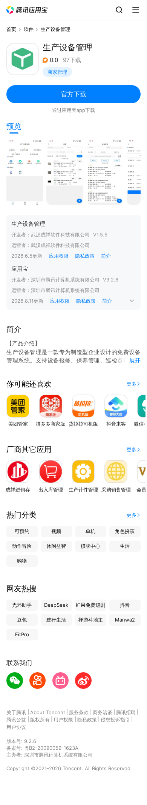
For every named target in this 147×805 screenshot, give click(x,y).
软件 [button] (29, 29)
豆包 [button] (22, 620)
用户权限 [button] (63, 719)
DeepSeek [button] (56, 605)
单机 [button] (90, 531)
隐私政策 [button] (85, 256)
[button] (27, 10)
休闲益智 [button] (56, 546)
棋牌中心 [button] (90, 546)
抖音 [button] (125, 605)
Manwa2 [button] (125, 620)
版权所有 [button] (40, 719)
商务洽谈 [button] (102, 712)
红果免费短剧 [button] (90, 605)
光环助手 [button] (22, 605)
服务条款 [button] (79, 712)
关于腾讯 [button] (16, 712)
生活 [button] (125, 546)
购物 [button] (22, 561)
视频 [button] (56, 531)
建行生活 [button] (56, 620)
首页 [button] (11, 29)
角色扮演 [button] (125, 531)
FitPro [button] (22, 634)
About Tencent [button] (47, 712)
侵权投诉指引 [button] (115, 719)
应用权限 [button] (59, 256)
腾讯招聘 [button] (126, 712)
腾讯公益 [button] (16, 719)
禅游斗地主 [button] (90, 620)
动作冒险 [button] (22, 546)
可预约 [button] (22, 531)
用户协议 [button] (16, 727)
